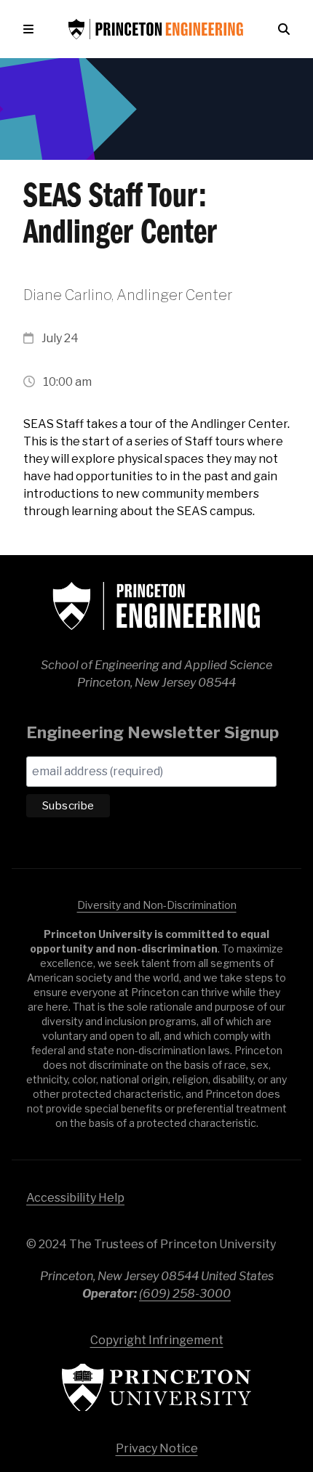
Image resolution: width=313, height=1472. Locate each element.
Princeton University (156, 1387)
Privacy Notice (157, 1448)
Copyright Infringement (156, 1340)
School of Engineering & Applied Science (156, 606)
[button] (31, 29)
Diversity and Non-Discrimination (157, 905)
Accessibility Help (75, 1198)
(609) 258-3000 (185, 1294)
